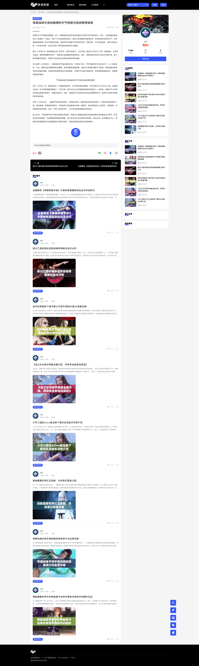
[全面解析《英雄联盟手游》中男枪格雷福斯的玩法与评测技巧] (129, 77)
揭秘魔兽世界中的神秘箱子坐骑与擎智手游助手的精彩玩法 (63, 597)
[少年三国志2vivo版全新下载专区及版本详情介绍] (129, 120)
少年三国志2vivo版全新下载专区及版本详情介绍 (57, 422)
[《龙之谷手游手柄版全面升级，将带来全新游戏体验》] (129, 109)
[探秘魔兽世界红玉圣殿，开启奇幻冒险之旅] (129, 130)
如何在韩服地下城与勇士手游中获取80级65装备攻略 (60, 306)
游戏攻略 (82, 5)
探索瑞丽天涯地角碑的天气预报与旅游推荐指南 (151, 158)
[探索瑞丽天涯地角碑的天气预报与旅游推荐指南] (129, 161)
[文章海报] (39, 152)
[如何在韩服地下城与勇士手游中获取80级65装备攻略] (129, 98)
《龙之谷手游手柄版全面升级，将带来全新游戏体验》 (60, 364)
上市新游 (94, 5)
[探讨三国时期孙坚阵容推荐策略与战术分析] (129, 88)
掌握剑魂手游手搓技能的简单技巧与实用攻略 (56, 538)
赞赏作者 (145, 59)
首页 (56, 5)
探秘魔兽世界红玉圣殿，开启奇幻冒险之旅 (54, 480)
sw (34, 27)
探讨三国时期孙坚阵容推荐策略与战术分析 (54, 248)
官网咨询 (42, 12)
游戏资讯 (70, 5)
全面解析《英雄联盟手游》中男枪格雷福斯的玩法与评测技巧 (64, 190)
